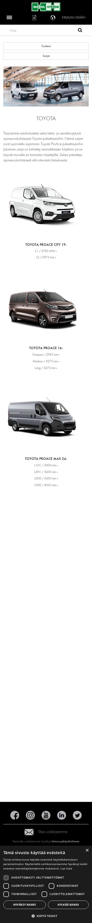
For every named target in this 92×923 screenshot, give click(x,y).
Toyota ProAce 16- (46, 348)
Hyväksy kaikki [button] (24, 905)
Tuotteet (46, 46)
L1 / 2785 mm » (46, 251)
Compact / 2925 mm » (46, 354)
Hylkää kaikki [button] (68, 905)
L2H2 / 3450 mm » (46, 478)
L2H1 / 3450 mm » (46, 472)
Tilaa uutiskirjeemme (52, 831)
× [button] (87, 850)
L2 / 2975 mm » (46, 257)
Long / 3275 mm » (46, 368)
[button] (46, 916)
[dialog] (46, 884)
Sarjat (46, 56)
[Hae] (80, 30)
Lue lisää (66, 868)
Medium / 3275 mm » (46, 361)
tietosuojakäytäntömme (65, 841)
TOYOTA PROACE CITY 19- (46, 244)
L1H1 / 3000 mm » (46, 465)
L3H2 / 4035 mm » (46, 485)
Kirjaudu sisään (73, 17)
